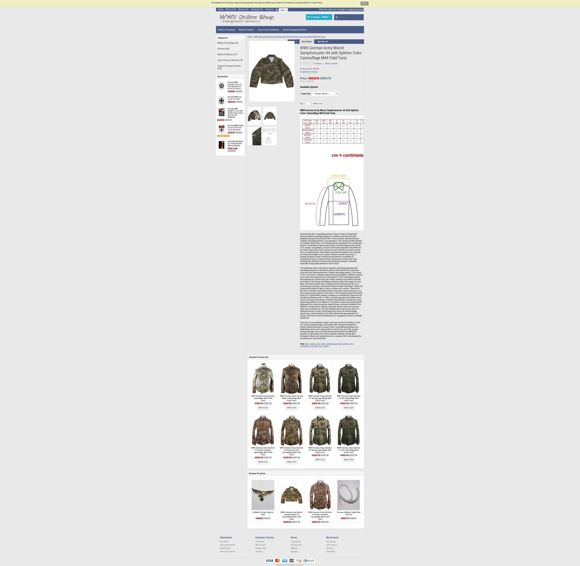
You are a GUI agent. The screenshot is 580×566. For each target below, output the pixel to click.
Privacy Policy (225, 548)
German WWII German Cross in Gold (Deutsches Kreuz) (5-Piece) (234, 85)
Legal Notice (296, 541)
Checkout (269, 9)
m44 (311, 346)
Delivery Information (227, 545)
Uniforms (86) (223, 48)
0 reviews (318, 63)
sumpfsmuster (331, 344)
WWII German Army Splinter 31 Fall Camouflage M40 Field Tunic (348, 398)
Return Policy (260, 545)
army (318, 344)
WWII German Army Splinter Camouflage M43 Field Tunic (263, 398)
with (340, 344)
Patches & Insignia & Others (294, 30)
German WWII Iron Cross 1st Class (235, 98)
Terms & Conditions (227, 551)
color (351, 344)
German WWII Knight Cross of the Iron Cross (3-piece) (235, 127)
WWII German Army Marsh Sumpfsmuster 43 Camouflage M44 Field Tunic (291, 515)
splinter (345, 344)
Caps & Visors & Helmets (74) (230, 60)
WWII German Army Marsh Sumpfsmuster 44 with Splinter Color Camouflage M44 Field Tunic (289, 37)
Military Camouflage (226, 30)
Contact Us (259, 541)
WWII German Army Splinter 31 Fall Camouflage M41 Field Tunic (348, 450)
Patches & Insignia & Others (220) (229, 67)
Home (220, 9)
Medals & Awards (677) (227, 54)
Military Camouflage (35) (228, 43)
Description (307, 41)
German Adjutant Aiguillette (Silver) (348, 513)
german (312, 344)
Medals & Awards (246, 30)
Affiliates (294, 548)
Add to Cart (263, 408)
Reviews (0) (323, 41)
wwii (307, 344)
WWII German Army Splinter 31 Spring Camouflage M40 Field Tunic (320, 398)
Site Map (258, 551)
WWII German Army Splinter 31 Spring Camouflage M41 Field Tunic (320, 450)
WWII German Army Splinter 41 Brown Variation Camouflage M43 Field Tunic (320, 515)
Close (364, 3)
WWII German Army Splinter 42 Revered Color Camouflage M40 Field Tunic (291, 451)
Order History (331, 545)
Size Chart (224, 541)
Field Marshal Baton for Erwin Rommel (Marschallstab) (235, 143)
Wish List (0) (231, 9)
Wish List (330, 548)
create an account (355, 9)
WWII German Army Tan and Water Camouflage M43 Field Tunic (291, 398)
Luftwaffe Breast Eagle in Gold (263, 513)
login (343, 9)
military (326, 346)
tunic (320, 346)
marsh (323, 344)
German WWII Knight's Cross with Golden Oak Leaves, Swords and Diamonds (235, 113)
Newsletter (330, 551)
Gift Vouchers (296, 545)
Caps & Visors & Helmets (268, 30)
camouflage (304, 346)
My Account (243, 9)
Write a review (331, 63)
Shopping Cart (257, 9)
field (315, 346)
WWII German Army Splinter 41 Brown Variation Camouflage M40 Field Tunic (263, 451)
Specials (294, 551)
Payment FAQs (260, 548)
